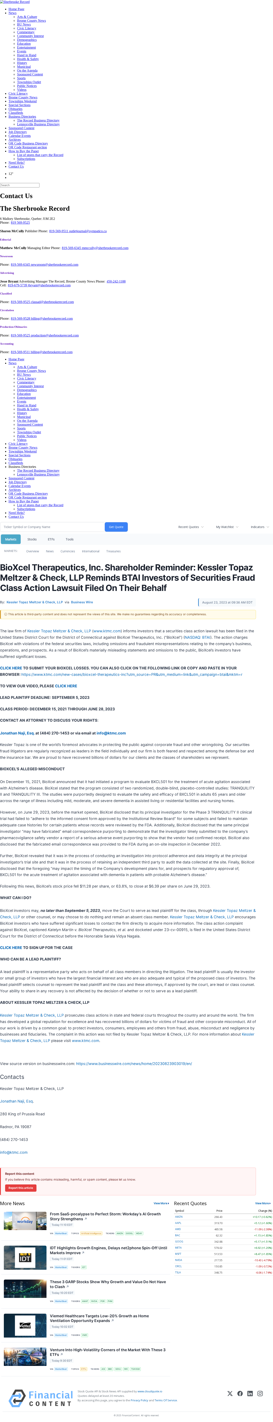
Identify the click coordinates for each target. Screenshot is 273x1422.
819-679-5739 (18, 285)
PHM (110, 1301)
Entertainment (26, 47)
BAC (177, 1235)
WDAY (139, 1233)
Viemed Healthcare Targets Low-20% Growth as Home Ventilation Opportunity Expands (99, 1318)
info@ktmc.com (14, 1152)
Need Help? (17, 162)
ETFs (51, 539)
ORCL (178, 1266)
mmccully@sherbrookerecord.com (105, 248)
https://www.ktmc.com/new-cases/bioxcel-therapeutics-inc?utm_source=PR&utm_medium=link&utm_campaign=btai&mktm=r (132, 674)
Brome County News (31, 20)
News (12, 13)
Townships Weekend (23, 101)
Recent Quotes (188, 527)
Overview (32, 551)
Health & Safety (28, 59)
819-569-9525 (21, 302)
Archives (15, 139)
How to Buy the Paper (24, 151)
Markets (10, 539)
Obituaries (15, 109)
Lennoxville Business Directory (38, 124)
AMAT (85, 1301)
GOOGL (129, 1233)
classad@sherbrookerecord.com (52, 302)
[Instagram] (260, 1398)
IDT (84, 1267)
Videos (21, 89)
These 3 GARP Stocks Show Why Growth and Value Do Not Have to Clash (108, 1284)
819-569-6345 (72, 248)
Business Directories (22, 116)
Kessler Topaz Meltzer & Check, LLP (59, 631)
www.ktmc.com (107, 631)
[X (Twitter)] (230, 1398)
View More (160, 1203)
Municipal (24, 66)
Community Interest (30, 36)
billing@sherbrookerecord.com (52, 318)
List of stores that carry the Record (40, 155)
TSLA (178, 1272)
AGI (103, 1369)
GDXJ (118, 1369)
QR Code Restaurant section (28, 147)
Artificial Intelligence (91, 1233)
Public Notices (27, 86)
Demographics (27, 40)
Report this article (21, 1188)
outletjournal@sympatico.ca (88, 231)
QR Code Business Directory (28, 143)
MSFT (178, 1254)
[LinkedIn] (250, 1398)
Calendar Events (20, 136)
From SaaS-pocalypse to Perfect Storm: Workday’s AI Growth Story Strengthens (105, 1216)
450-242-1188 (116, 281)
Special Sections (19, 105)
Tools (70, 539)
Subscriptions (26, 159)
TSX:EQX (135, 1369)
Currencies (68, 551)
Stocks (32, 539)
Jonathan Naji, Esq (16, 1101)
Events (21, 51)
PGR (102, 1301)
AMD (178, 1229)
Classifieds (16, 113)
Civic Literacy (26, 28)
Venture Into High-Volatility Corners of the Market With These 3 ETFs (108, 1352)
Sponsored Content (30, 74)
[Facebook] (240, 1398)
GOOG (179, 1241)
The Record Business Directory (38, 120)
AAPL (178, 1223)
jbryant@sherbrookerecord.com (49, 285)
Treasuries (113, 551)
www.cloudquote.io (150, 1391)
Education (24, 43)
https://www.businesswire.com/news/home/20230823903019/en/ (134, 1063)
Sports (21, 78)
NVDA (94, 1301)
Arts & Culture (27, 17)
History (22, 63)
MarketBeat (61, 1233)
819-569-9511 (59, 231)
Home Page (16, 9)
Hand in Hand (26, 55)
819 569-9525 (20, 222)
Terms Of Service (166, 1400)
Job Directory (18, 132)
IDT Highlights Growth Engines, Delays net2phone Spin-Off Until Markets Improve (108, 1250)
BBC (110, 1369)
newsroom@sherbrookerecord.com (54, 264)
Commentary (26, 32)
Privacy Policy (139, 1400)
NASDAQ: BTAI (197, 637)
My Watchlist (225, 527)
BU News (24, 24)
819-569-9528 (21, 318)
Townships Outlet (29, 82)
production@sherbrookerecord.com (55, 335)
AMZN (120, 1233)
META (178, 1247)
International (90, 551)
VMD (84, 1335)
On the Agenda (27, 70)
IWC (126, 1369)
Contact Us (16, 166)
